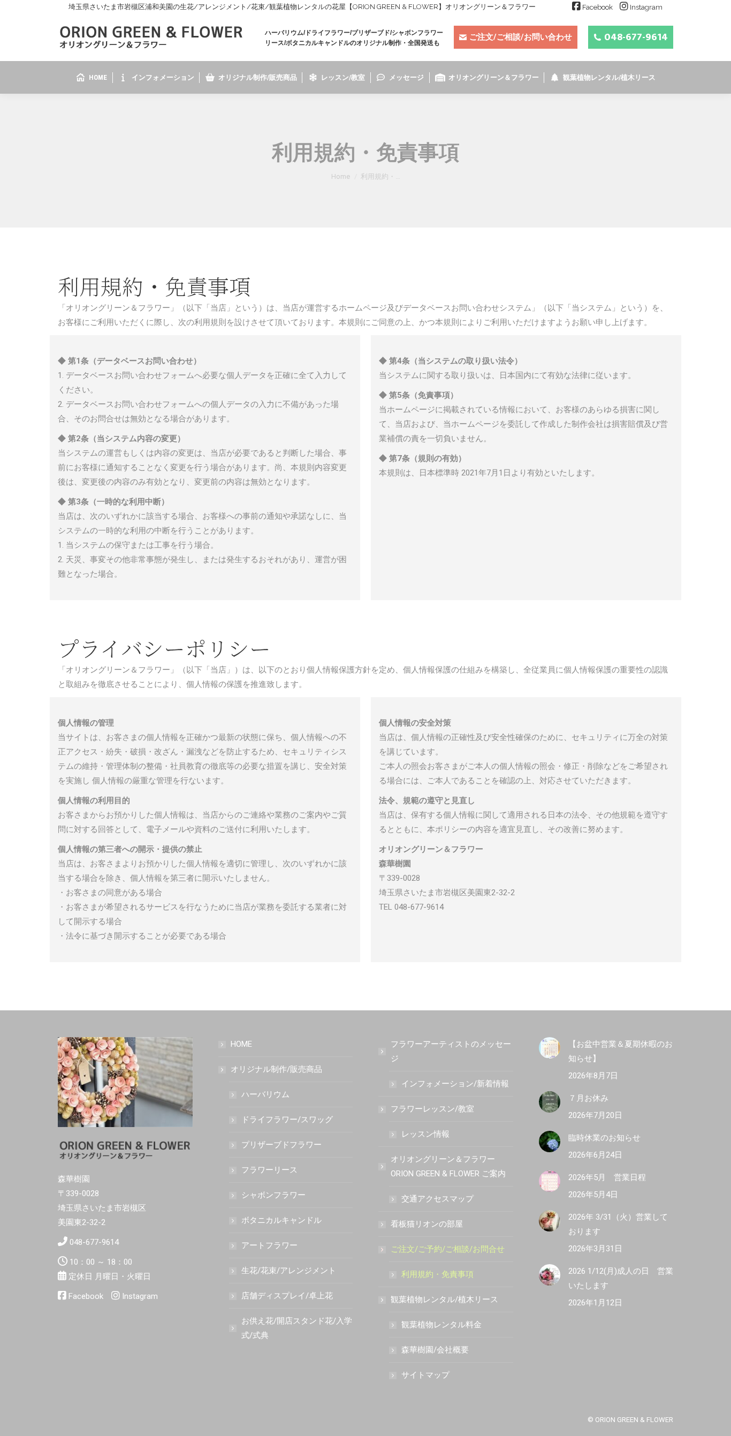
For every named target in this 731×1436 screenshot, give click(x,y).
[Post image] (549, 1048)
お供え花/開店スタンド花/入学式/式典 (296, 1328)
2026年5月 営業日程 (607, 1177)
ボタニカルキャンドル (281, 1220)
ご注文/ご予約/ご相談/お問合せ (448, 1249)
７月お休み (588, 1098)
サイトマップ (425, 1375)
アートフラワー (269, 1245)
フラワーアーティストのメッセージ (451, 1051)
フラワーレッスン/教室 (432, 1109)
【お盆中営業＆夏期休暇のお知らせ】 (620, 1051)
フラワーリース (269, 1170)
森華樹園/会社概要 (435, 1350)
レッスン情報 (425, 1134)
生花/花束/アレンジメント (288, 1270)
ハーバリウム (265, 1094)
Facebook (597, 7)
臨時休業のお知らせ (604, 1138)
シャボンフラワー (273, 1195)
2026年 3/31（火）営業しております (618, 1224)
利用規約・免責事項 (437, 1274)
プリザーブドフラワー (281, 1145)
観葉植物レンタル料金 (441, 1324)
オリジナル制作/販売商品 (276, 1069)
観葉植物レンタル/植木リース (444, 1299)
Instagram (646, 7)
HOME (241, 1044)
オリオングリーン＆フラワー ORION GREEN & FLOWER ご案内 (448, 1166)
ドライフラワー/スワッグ (287, 1119)
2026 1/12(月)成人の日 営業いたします (620, 1278)
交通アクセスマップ (437, 1199)
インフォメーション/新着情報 (455, 1084)
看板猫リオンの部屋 (427, 1224)
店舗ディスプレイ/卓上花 (287, 1296)
